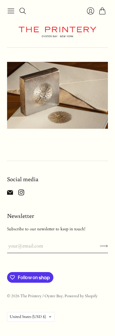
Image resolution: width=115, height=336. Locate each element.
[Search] (22, 11)
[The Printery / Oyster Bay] (57, 32)
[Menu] (11, 11)
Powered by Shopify (81, 296)
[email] (10, 194)
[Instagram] (21, 194)
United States (28, 316)
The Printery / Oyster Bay (41, 296)
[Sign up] (104, 246)
